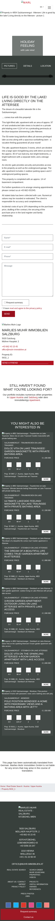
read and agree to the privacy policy (26, 308)
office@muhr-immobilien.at (14, 350)
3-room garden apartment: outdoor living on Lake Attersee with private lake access (23, 605)
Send (7, 314)
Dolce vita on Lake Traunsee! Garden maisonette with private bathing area (27, 451)
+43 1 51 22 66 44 (27, 857)
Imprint (22, 884)
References (35, 889)
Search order (36, 870)
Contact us (28, 917)
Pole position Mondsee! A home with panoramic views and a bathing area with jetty (25, 704)
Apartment (34, 400)
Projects (33, 882)
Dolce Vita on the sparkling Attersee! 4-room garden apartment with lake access (24, 656)
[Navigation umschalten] (49, 7)
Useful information (38, 884)
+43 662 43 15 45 (10, 346)
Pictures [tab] (9, 66)
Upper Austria (16, 397)
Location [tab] (46, 66)
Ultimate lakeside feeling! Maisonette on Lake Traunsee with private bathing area (25, 504)
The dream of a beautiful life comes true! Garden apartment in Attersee (26, 554)
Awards (33, 887)
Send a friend (10, 363)
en (41, 7)
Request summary (14, 303)
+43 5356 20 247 (27, 846)
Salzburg (33, 397)
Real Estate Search (16, 870)
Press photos (27, 894)
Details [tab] (27, 66)
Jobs (27, 896)
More (46, 479)
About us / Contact (17, 882)
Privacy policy (19, 887)
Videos (32, 877)
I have (23, 308)
